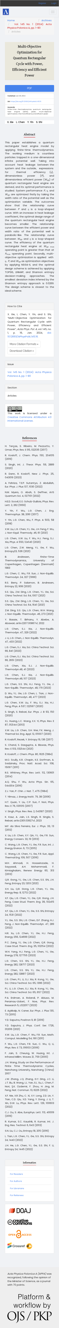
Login (53, 3)
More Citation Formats (23, 344)
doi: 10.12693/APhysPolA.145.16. (29, 334)
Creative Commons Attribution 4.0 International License (29, 419)
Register (42, 3)
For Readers (16, 1174)
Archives (46, 20)
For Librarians (17, 1188)
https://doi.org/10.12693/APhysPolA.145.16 (26, 101)
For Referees (17, 1195)
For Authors (16, 1181)
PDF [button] (29, 88)
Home (11, 20)
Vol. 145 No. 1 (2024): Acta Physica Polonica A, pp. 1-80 (29, 26)
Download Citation (21, 350)
